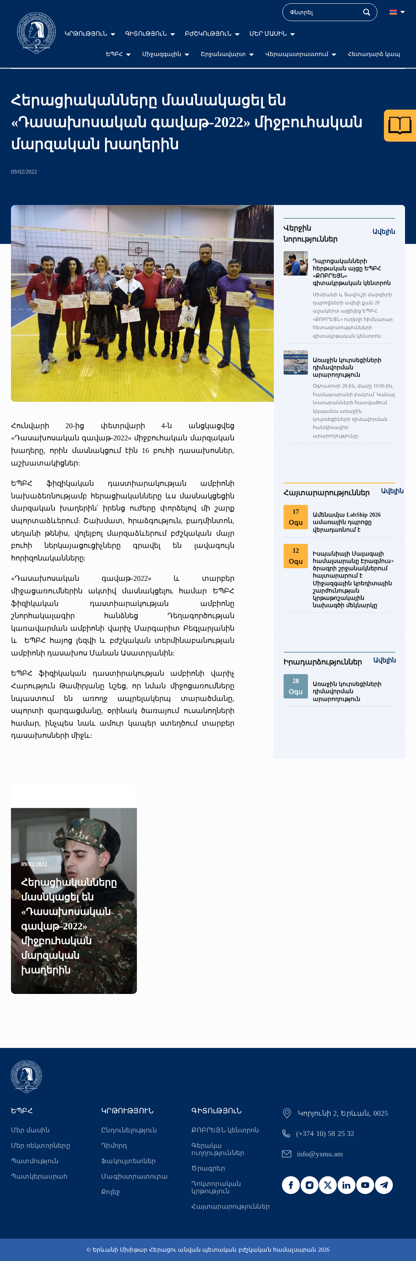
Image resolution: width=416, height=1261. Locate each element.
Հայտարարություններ (230, 1206)
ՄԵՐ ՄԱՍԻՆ (268, 33)
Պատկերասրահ (39, 1176)
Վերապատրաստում (296, 54)
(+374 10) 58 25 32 (325, 1134)
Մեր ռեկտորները (40, 1145)
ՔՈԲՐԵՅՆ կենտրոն (225, 1130)
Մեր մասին (30, 1130)
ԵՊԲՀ (114, 54)
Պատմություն (34, 1161)
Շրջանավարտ (223, 54)
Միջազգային (161, 54)
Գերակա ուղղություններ (217, 1149)
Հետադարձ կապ (374, 54)
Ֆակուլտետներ (128, 1161)
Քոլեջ (110, 1191)
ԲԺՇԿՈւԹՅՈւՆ (208, 33)
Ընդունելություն (129, 1130)
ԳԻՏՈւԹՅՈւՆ (146, 33)
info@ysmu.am (320, 1154)
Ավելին (384, 231)
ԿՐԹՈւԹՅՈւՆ (86, 33)
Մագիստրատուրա (134, 1176)
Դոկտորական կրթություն (216, 1187)
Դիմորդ (114, 1145)
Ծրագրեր (208, 1168)
